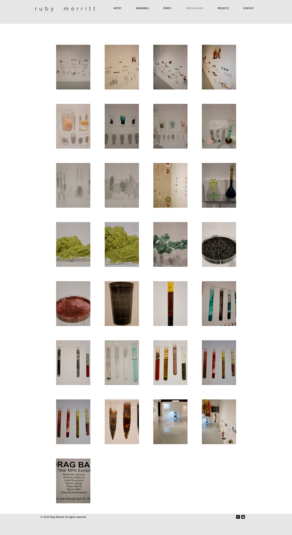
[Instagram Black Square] (243, 517)
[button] (73, 67)
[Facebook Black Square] (238, 517)
